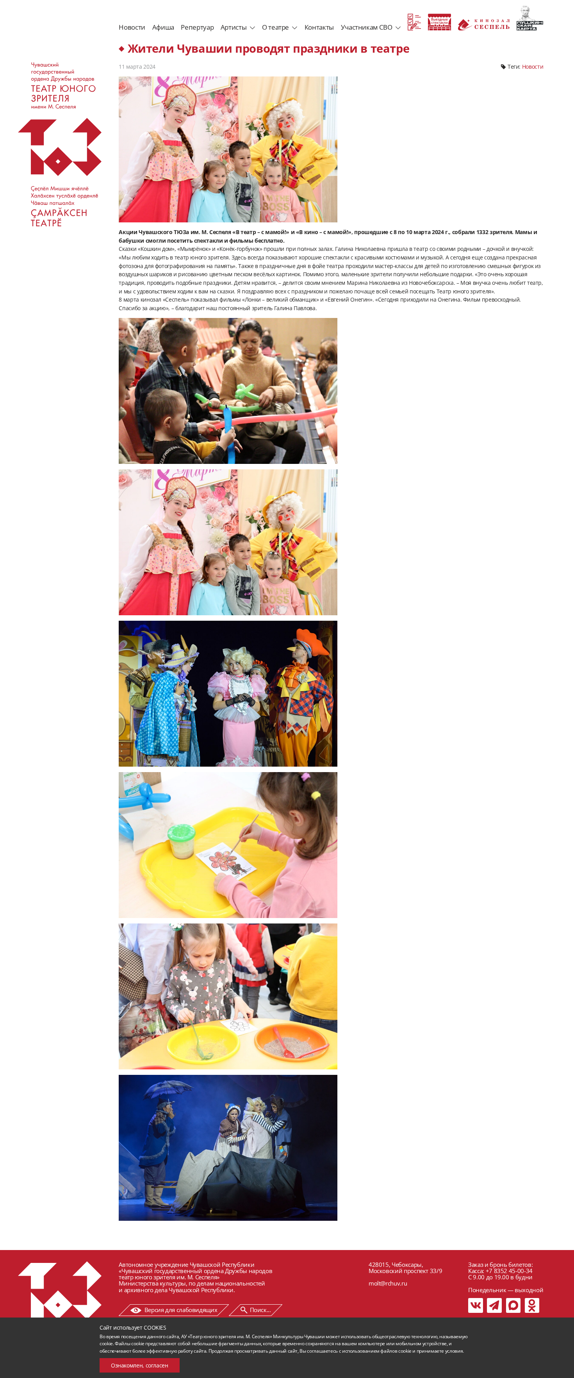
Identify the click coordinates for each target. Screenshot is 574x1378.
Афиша (163, 27)
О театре (275, 27)
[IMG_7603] (228, 391)
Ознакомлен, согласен (139, 1365)
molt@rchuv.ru (388, 1283)
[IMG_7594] (228, 542)
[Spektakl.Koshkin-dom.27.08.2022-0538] (228, 694)
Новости (132, 27)
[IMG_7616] (228, 845)
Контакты (319, 27)
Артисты (233, 27)
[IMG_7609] (228, 996)
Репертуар (197, 27)
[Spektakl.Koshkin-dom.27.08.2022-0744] (228, 1148)
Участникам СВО (366, 27)
